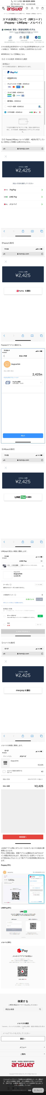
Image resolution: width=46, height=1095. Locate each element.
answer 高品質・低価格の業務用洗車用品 (15, 8)
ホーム (5, 13)
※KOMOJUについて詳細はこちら (13, 54)
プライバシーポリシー (19, 1090)
